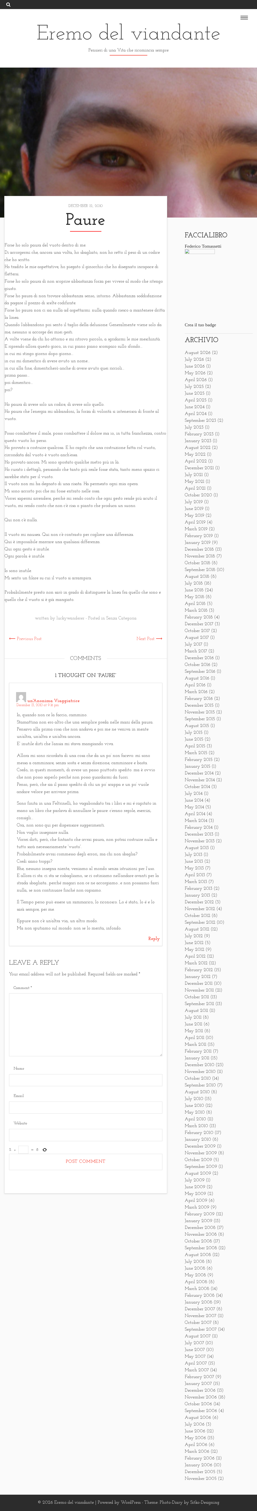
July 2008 (195, 1262)
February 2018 (199, 617)
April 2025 (196, 400)
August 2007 (198, 1336)
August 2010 (197, 1092)
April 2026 (196, 380)
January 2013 (197, 895)
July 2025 (194, 387)
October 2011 (197, 997)
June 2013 (194, 861)
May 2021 (194, 482)
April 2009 (196, 1201)
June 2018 (194, 590)
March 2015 (196, 753)
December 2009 (200, 1146)
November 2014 (200, 780)
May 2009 (195, 1194)
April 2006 (196, 1445)
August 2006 (198, 1418)
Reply (154, 939)
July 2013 (193, 855)
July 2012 (194, 936)
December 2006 (200, 1390)
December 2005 (200, 1472)
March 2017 (196, 651)
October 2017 (197, 631)
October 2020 (198, 495)
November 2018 (200, 556)
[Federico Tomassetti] (200, 253)
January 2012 (198, 977)
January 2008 (198, 1302)
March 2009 (197, 1207)
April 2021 (195, 488)
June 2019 (194, 509)
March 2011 (195, 1045)
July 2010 (194, 1099)
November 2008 (201, 1234)
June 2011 (193, 1024)
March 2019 (196, 529)
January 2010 (198, 1139)
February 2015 (199, 760)
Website (20, 1123)
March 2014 (196, 821)
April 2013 (195, 875)
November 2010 (200, 1072)
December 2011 (199, 983)
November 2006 (201, 1397)
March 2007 (197, 1370)
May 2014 (194, 807)
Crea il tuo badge (200, 324)
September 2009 (201, 1167)
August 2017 (197, 638)
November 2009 (201, 1153)
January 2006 (198, 1465)
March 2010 (196, 1126)
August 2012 (197, 929)
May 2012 (194, 950)
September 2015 (200, 719)
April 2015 (195, 746)
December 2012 (199, 902)
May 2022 (195, 454)
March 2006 (197, 1451)
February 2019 (199, 536)
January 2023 (198, 441)
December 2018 (199, 549)
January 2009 (198, 1221)
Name (19, 1069)
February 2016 (199, 699)
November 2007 (200, 1316)
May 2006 (195, 1438)
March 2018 (196, 610)
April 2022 (196, 461)
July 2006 (195, 1424)
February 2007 (199, 1377)
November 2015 (200, 712)
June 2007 (195, 1350)
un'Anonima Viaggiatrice (53, 701)
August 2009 (198, 1173)
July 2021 (194, 475)
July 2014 (194, 794)
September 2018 (200, 570)
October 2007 (198, 1323)
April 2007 (196, 1363)
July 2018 (194, 583)
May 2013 (194, 868)
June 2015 (194, 739)
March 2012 (196, 963)
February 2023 (199, 434)
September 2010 (200, 1085)
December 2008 (200, 1228)
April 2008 (196, 1282)
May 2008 (195, 1275)
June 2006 (195, 1431)
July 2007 (194, 1343)
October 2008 (198, 1241)
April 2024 (196, 414)
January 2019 (198, 543)
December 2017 (199, 624)
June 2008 (195, 1268)
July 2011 (193, 1017)
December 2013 (199, 834)
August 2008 (198, 1255)
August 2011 (196, 1011)
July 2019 (194, 502)
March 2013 (196, 882)
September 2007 (201, 1329)
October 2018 (197, 563)
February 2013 (198, 889)
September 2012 (200, 922)
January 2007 (198, 1384)
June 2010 (194, 1106)
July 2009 (195, 1180)
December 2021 (199, 468)
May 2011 (194, 1031)
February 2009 (200, 1214)
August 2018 (197, 577)
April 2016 (195, 685)
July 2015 (194, 733)
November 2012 (200, 909)
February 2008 (200, 1295)
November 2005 (201, 1479)
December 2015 (199, 705)
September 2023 (200, 421)
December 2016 (199, 658)
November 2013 (200, 841)
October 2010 (198, 1078)
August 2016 (197, 678)
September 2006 (201, 1411)
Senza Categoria (121, 618)
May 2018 (194, 597)
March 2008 (197, 1289)
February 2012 (199, 970)
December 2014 (199, 773)
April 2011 (194, 1038)
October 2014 (197, 787)
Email (19, 1096)
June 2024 (195, 407)
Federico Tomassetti (203, 246)
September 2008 (201, 1248)
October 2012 (197, 916)
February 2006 (200, 1458)
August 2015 (197, 726)
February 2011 (198, 1051)
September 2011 (199, 1004)
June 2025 (195, 393)
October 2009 (198, 1160)
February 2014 (199, 827)
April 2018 (195, 604)
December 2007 (200, 1309)
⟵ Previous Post (25, 639)
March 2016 (196, 692)
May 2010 (195, 1112)
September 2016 (200, 671)
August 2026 (198, 353)
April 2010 (195, 1119)
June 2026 (195, 366)
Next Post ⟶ (149, 639)
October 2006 (198, 1404)
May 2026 (195, 373)
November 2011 (199, 990)
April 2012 (195, 956)
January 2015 (197, 766)
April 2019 (195, 522)
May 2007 (195, 1356)
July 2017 (193, 644)
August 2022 (198, 448)
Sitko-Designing (204, 1502)
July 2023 (194, 427)
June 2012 (194, 943)
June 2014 (194, 800)
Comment (23, 988)
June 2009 (195, 1187)
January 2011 (197, 1058)
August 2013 (197, 848)
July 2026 (194, 359)
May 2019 (194, 515)
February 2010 (199, 1133)
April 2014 (195, 814)
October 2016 (197, 665)
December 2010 (199, 1065)
